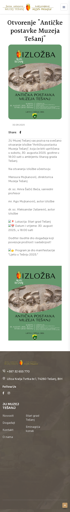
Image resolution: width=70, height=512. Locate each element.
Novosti (8, 415)
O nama (8, 437)
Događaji (9, 423)
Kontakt (8, 430)
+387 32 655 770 (18, 371)
